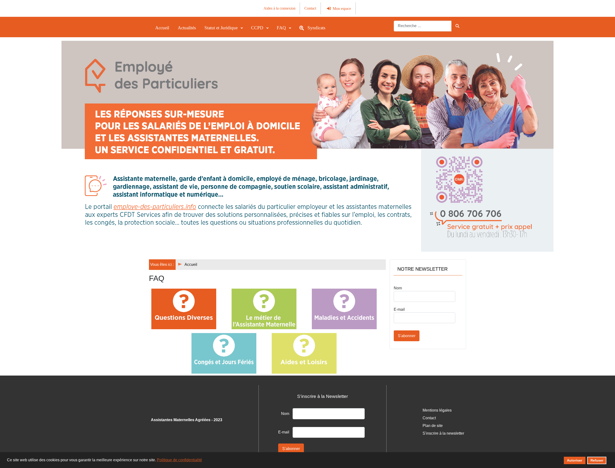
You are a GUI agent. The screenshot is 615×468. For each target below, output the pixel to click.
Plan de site (433, 426)
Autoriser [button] (574, 460)
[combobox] (423, 26)
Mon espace (342, 8)
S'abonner (406, 336)
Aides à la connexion (279, 8)
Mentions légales (437, 410)
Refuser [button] (596, 460)
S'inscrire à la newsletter (443, 433)
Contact (310, 8)
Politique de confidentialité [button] (179, 460)
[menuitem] (162, 28)
